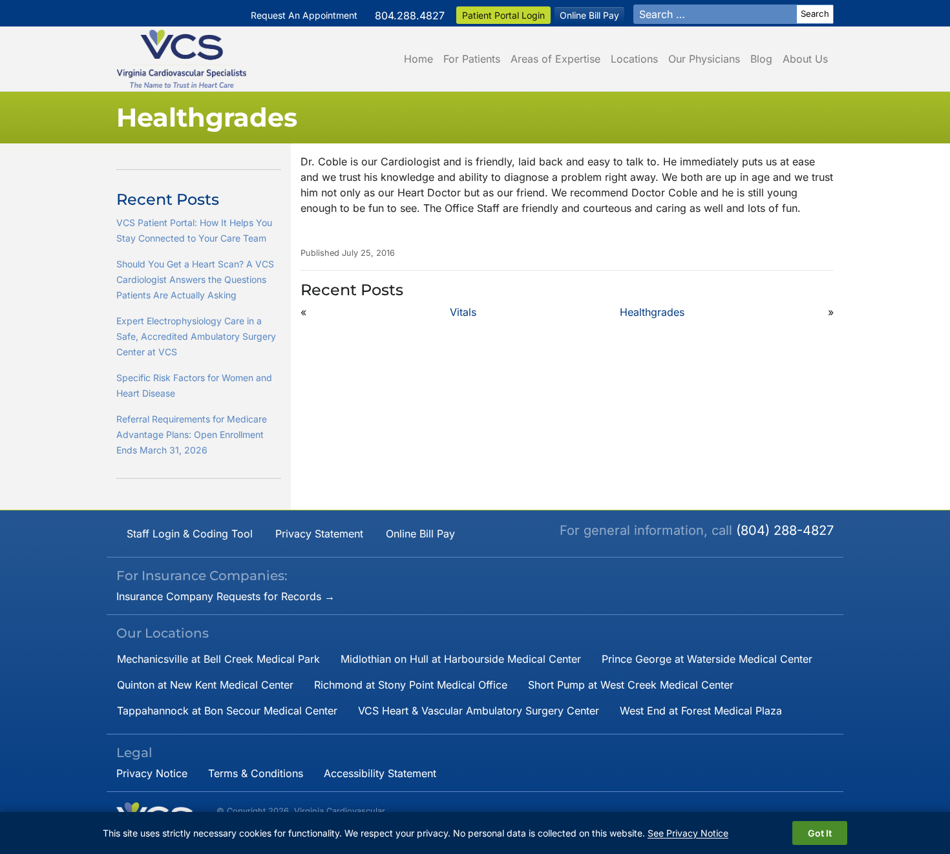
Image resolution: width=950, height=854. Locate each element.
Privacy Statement (319, 533)
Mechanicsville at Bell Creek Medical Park (218, 658)
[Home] (181, 58)
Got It (820, 833)
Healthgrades (652, 312)
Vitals (463, 312)
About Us (805, 58)
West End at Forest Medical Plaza (701, 710)
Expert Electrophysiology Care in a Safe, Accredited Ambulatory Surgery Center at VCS (196, 336)
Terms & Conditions (255, 773)
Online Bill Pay (589, 15)
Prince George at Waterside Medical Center (707, 658)
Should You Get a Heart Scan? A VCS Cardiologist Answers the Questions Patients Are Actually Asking (195, 279)
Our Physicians (704, 58)
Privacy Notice (151, 773)
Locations (634, 58)
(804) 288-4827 (785, 530)
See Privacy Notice (688, 833)
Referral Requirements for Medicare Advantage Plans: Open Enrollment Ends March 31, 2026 (191, 434)
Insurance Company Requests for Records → (225, 596)
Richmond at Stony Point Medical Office (410, 684)
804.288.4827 (410, 15)
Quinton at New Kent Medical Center (205, 684)
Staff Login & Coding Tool (190, 533)
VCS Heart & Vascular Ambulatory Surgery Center (478, 710)
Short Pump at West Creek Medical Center (631, 684)
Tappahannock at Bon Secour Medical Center (227, 710)
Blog (761, 58)
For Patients (471, 58)
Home (418, 58)
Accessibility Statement (380, 773)
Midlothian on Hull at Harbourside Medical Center (461, 658)
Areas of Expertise (555, 58)
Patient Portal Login (503, 15)
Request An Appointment (304, 15)
